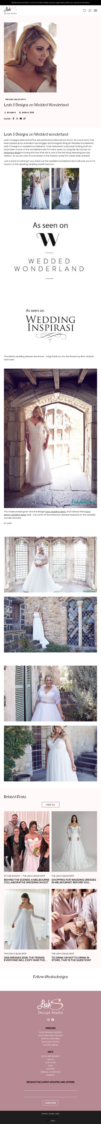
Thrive (53, 1121)
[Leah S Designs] (10, 10)
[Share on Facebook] (13, 118)
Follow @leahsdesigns (50, 977)
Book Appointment (50, 1056)
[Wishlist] (84, 10)
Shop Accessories (50, 1038)
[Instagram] (48, 1020)
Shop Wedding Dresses (50, 1032)
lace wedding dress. (56, 511)
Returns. (51, 1114)
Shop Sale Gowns (50, 1041)
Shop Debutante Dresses (50, 1035)
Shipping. (45, 1114)
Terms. (57, 1114)
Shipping (50, 1075)
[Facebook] (52, 1020)
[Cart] (90, 10)
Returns (51, 1068)
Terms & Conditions (51, 1072)
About (50, 1059)
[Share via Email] (20, 118)
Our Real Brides (50, 1045)
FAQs (50, 1065)
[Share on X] (17, 118)
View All (50, 804)
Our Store (50, 1062)
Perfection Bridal (12, 152)
